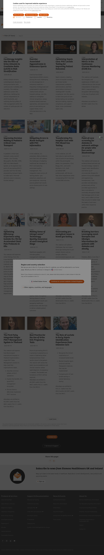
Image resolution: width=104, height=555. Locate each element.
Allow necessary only (31, 15)
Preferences (29, 17)
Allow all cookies (18, 15)
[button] (101, 138)
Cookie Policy (70, 7)
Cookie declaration (18, 22)
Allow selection (44, 15)
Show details (27, 22)
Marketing (49, 17)
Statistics (39, 17)
